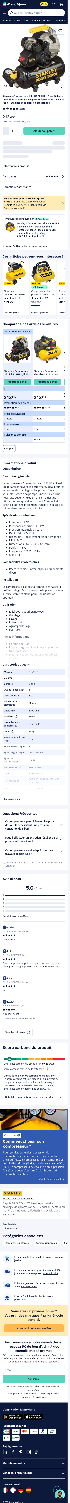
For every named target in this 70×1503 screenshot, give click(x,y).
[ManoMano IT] (5, 1490)
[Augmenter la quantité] (19, 131)
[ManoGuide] (60, 1494)
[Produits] (5, 12)
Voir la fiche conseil (50, 1179)
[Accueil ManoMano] (20, 4)
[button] (33, 227)
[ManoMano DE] (20, 1490)
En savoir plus (39, 1397)
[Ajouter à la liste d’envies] (61, 86)
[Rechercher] (11, 12)
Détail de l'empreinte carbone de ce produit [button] (29, 1097)
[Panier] (61, 4)
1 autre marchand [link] (38, 246)
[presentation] (60, 1097)
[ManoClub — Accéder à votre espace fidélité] (44, 4)
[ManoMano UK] (13, 1490)
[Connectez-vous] (53, 4)
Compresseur (11, 1228)
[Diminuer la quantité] (6, 131)
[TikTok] (36, 1452)
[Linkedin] (5, 1452)
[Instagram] (28, 1452)
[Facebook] (13, 1452)
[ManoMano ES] (28, 1490)
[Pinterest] (20, 1452)
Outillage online (20, 246)
